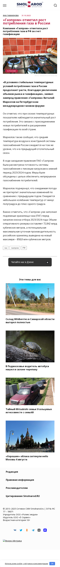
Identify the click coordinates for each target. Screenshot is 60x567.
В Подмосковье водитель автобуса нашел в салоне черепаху (27, 368)
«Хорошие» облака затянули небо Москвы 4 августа (27, 458)
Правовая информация (20, 479)
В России (11, 71)
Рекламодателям (17, 488)
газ (5, 248)
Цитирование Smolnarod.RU (23, 496)
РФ (24, 248)
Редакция (12, 471)
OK (52, 563)
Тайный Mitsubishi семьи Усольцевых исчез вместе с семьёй (29, 410)
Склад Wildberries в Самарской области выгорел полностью (30, 320)
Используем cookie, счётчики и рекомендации (26, 563)
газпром (15, 248)
